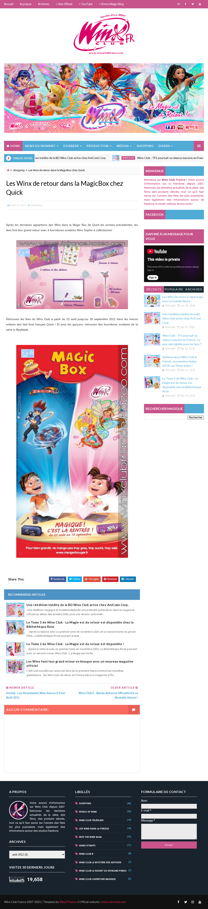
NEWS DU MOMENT (40, 146)
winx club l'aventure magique (97, 879)
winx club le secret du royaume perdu (103, 871)
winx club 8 (86, 854)
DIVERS (164, 146)
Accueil (8, 4)
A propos (25, 4)
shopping (19, 170)
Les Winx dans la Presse (94, 828)
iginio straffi (87, 845)
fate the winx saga (90, 837)
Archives (43, 4)
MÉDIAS (123, 146)
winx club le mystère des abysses (100, 862)
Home (15, 146)
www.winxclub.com (114, 902)
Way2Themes (68, 902)
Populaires (174, 290)
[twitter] (193, 4)
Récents (153, 289)
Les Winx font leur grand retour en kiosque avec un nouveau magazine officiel (79, 663)
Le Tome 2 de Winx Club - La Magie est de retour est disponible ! (75, 644)
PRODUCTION (98, 146)
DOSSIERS (71, 146)
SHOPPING (145, 146)
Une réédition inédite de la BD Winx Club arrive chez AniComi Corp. (77, 605)
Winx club (101, 158)
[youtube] (200, 4)
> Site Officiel (64, 4)
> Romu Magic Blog (111, 4)
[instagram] (179, 4)
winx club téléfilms (91, 820)
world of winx (88, 812)
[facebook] (186, 4)
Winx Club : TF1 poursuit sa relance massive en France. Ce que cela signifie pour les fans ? (181, 340)
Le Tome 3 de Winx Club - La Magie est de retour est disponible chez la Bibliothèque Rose (79, 624)
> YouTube (86, 4)
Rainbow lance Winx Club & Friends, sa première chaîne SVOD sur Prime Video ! (179, 361)
